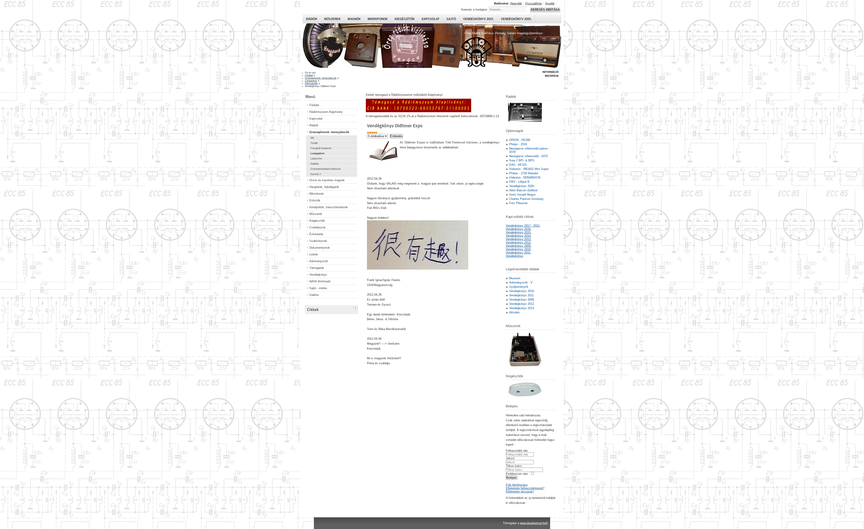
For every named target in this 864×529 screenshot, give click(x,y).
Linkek (313, 254)
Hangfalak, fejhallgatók (324, 187)
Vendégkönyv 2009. (518, 246)
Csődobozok (317, 227)
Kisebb (549, 3)
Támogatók (316, 268)
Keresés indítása (545, 9)
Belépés (511, 477)
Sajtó (451, 19)
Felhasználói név (517, 450)
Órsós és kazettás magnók (327, 180)
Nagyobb (516, 3)
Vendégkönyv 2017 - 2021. (523, 225)
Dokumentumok (319, 247)
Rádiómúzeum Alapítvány (326, 112)
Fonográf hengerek (320, 148)
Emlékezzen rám (517, 473)
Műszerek (332, 19)
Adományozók (318, 261)
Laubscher (316, 158)
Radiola (314, 163)
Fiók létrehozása (516, 485)
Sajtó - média (318, 288)
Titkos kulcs (514, 466)
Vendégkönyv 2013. (518, 239)
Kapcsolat (430, 19)
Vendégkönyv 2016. (518, 229)
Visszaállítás (533, 3)
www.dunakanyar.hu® (534, 523)
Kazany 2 (315, 174)
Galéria (314, 295)
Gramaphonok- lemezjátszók (329, 132)
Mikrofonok (378, 19)
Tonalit (313, 143)
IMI (312, 137)
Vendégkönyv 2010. (518, 249)
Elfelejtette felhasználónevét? (525, 488)
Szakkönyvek (318, 241)
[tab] (356, 307)
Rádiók (311, 19)
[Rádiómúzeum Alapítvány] (418, 111)
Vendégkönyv (318, 274)
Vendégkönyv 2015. (478, 19)
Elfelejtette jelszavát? (520, 491)
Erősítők (314, 200)
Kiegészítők (405, 19)
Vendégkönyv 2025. (516, 19)
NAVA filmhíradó (320, 281)
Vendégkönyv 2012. (518, 242)
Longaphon (317, 153)
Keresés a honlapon (474, 9)
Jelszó (510, 458)
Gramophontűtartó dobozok (325, 168)
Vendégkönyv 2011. (518, 252)
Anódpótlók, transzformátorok (328, 207)
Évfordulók (316, 234)
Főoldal (314, 105)
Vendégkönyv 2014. (518, 235)
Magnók (354, 19)
